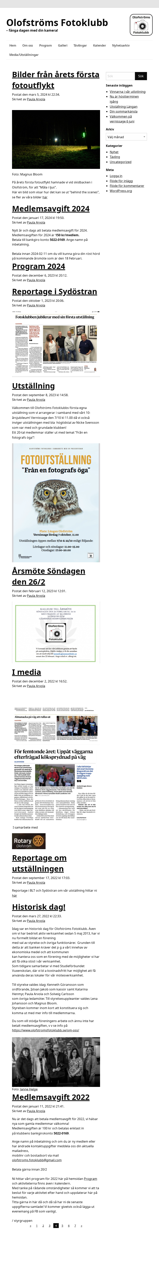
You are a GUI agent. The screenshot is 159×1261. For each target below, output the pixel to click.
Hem (12, 45)
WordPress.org (121, 191)
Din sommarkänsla (123, 111)
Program (45, 45)
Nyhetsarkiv (121, 45)
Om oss (27, 45)
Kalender (99, 45)
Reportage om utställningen (39, 863)
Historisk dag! (38, 906)
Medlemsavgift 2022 (51, 1097)
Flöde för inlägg (121, 181)
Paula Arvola (36, 99)
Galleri (62, 45)
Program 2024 (38, 266)
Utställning (33, 385)
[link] (31, 989)
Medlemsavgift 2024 (51, 208)
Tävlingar (80, 45)
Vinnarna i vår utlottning (128, 91)
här (45, 197)
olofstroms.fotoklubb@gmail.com (37, 1160)
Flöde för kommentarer (127, 186)
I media (26, 672)
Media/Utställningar (24, 55)
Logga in (116, 176)
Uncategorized (120, 162)
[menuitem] (12, 45)
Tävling (115, 157)
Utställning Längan (123, 106)
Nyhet (114, 152)
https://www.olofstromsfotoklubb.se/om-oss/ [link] (45, 1030)
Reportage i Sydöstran (54, 291)
